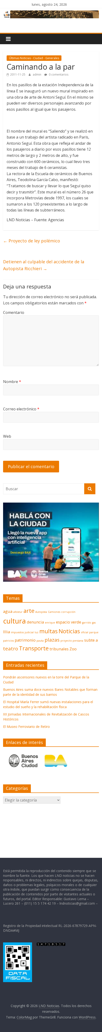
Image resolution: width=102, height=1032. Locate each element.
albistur (18, 612)
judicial (29, 632)
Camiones (54, 612)
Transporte (34, 648)
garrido (86, 622)
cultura (14, 621)
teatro (10, 648)
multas (48, 631)
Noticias (69, 631)
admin (37, 74)
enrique (50, 622)
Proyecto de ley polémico (31, 241)
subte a (91, 640)
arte (28, 610)
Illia (6, 631)
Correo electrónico (21, 409)
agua (7, 611)
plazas (52, 639)
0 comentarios (58, 74)
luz (36, 632)
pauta (40, 640)
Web (7, 436)
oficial (84, 632)
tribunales (59, 649)
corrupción (68, 612)
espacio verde (68, 622)
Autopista (41, 612)
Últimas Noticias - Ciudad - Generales (34, 58)
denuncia (35, 622)
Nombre (12, 381)
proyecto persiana (71, 640)
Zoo (73, 649)
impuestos (17, 632)
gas (94, 622)
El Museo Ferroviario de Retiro (26, 726)
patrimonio (25, 640)
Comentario (13, 312)
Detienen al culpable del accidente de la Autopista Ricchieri (43, 265)
